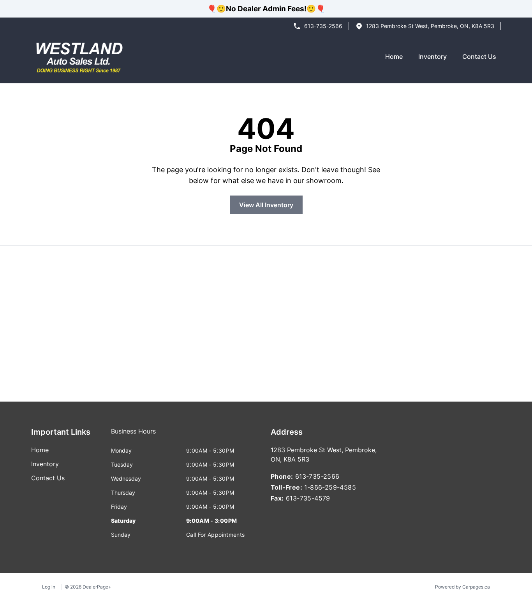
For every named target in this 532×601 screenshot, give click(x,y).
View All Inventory (266, 205)
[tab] (133, 435)
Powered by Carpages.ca (462, 587)
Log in (48, 587)
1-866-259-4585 (330, 487)
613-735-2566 (323, 26)
